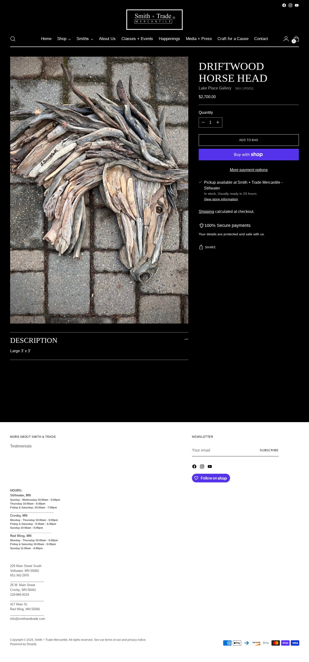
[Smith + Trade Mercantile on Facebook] (284, 5)
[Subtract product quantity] (203, 122)
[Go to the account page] (286, 39)
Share (210, 247)
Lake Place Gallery (215, 88)
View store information (221, 199)
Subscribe (269, 450)
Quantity (206, 112)
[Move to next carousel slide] (295, 405)
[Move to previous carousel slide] (284, 406)
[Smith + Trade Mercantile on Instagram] (290, 5)
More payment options (249, 170)
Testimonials (21, 446)
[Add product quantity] (217, 122)
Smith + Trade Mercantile (51, 640)
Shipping (206, 211)
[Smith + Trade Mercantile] (154, 20)
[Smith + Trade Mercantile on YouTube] (297, 5)
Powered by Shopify (23, 644)
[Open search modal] (13, 39)
